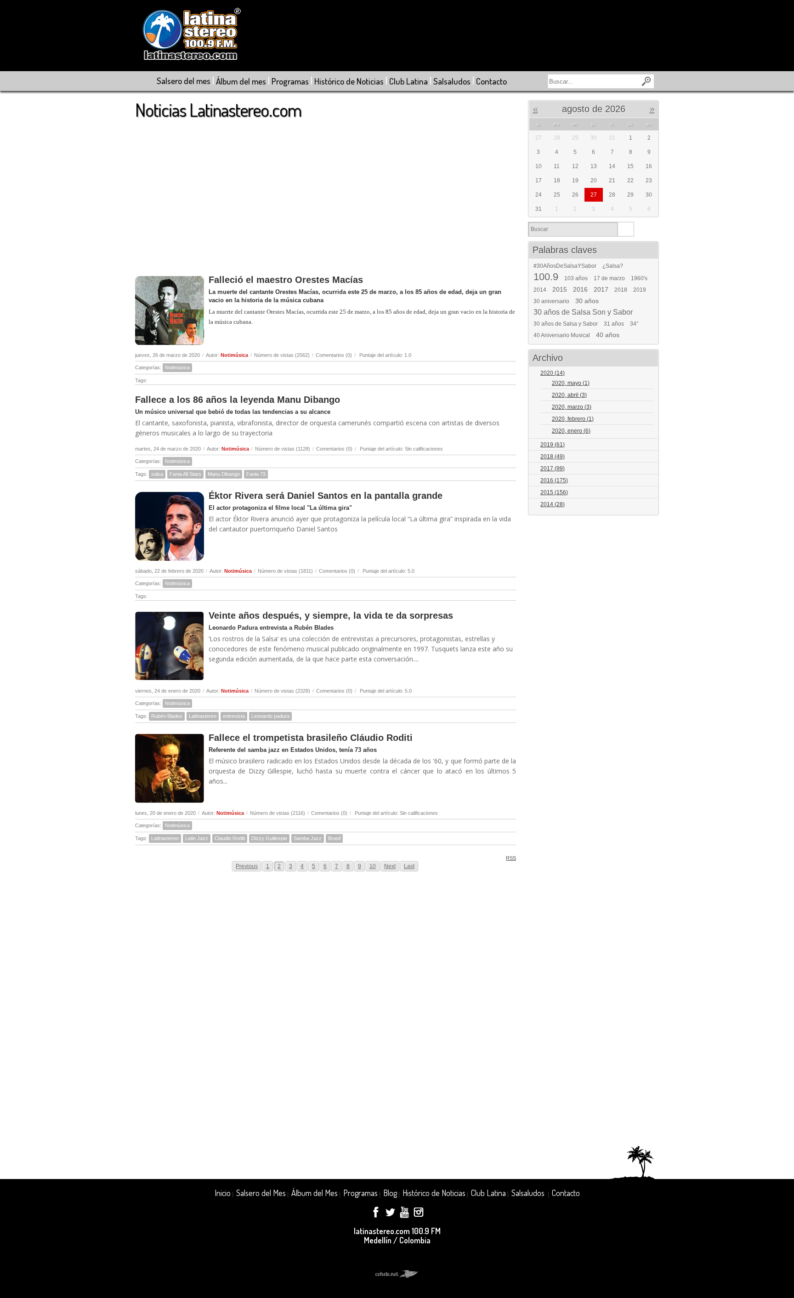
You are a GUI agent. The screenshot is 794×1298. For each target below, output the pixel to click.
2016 (580, 289)
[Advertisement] (325, 192)
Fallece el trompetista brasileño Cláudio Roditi (311, 738)
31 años (614, 324)
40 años (607, 335)
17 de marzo (609, 278)
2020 (552, 373)
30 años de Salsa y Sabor (565, 324)
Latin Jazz (196, 838)
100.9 (545, 277)
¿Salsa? (612, 266)
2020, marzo (571, 407)
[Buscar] (626, 229)
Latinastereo (202, 716)
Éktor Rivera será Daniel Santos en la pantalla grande (325, 496)
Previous (247, 866)
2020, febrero (573, 419)
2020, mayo (571, 383)
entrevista (234, 716)
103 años (576, 278)
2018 (620, 290)
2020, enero (571, 431)
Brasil (334, 838)
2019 (639, 290)
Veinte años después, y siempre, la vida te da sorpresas (331, 615)
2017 (601, 289)
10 (372, 866)
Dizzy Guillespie (269, 838)
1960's (639, 278)
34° (634, 324)
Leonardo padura (270, 716)
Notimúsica (234, 355)
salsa (157, 474)
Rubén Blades (166, 716)
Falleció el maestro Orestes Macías (286, 280)
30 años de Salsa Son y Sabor (583, 312)
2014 (539, 290)
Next (390, 866)
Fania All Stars (185, 474)
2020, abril (569, 395)
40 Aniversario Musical (561, 335)
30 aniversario (551, 301)
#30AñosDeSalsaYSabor (564, 266)
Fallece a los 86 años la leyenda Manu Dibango (237, 400)
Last (409, 866)
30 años (587, 301)
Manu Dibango (224, 474)
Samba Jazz (308, 838)
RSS (511, 858)
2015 (559, 289)
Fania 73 (256, 474)
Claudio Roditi (230, 838)
